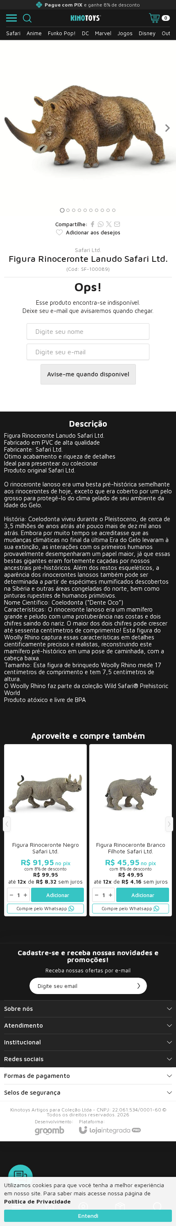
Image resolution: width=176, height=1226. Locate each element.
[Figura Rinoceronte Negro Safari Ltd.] (45, 830)
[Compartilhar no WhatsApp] (101, 224)
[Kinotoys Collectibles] (86, 18)
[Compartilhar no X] (109, 224)
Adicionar (57, 895)
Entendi (88, 1215)
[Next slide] (167, 128)
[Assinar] (139, 986)
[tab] (62, 210)
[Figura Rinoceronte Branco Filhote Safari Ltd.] (130, 830)
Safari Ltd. (88, 250)
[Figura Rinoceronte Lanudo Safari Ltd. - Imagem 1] (88, 128)
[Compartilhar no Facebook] (92, 224)
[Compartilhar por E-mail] (117, 224)
